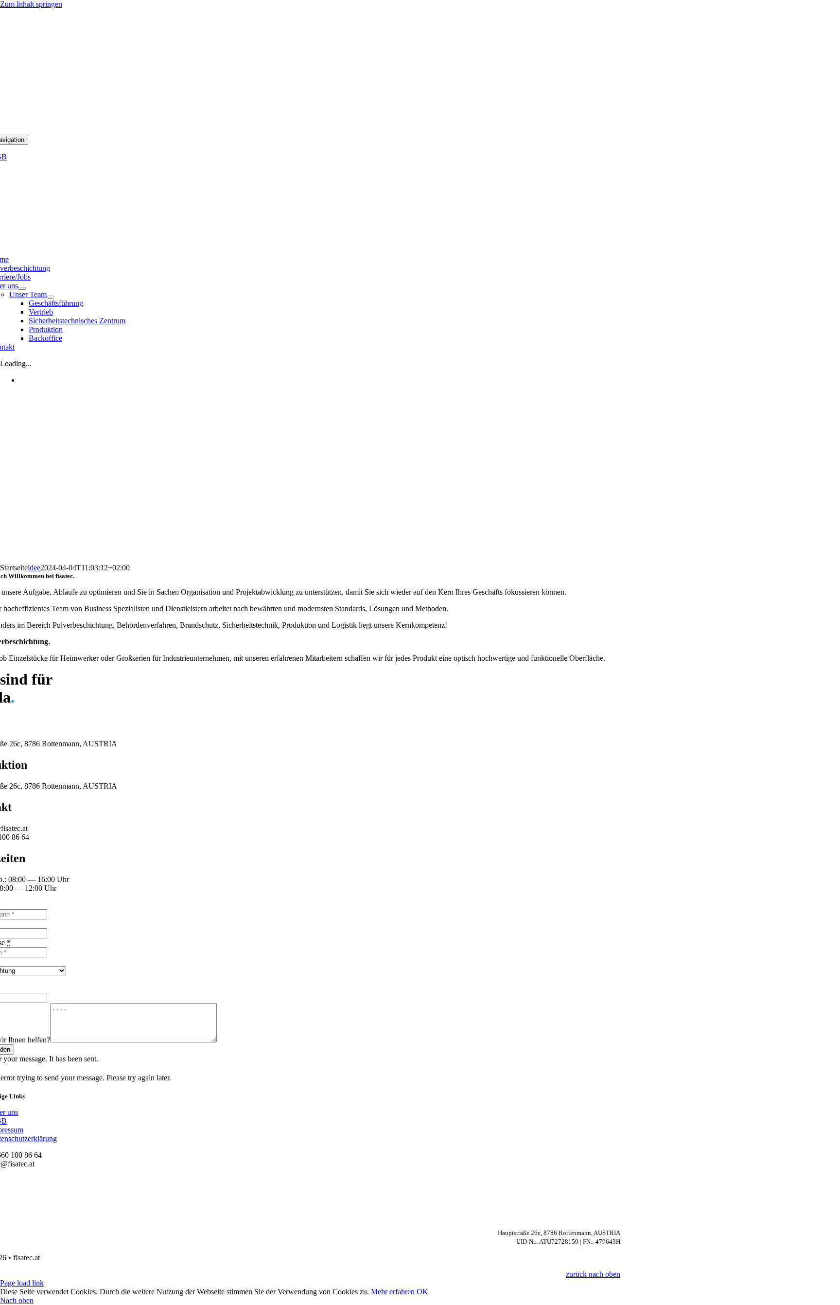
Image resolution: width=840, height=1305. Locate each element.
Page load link (22, 1283)
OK (422, 1291)
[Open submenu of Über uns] (22, 288)
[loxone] (302, 233)
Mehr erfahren (393, 1291)
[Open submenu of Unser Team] (50, 297)
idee (34, 568)
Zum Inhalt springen (31, 4)
